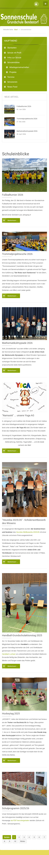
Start (16, 30)
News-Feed (12, 86)
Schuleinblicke (13, 62)
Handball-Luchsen (9, 654)
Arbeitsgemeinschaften (19, 67)
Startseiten (12, 47)
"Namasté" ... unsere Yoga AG (18, 415)
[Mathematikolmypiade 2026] (9, 134)
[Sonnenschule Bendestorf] (14, 2)
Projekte (12, 72)
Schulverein (12, 81)
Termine (10, 77)
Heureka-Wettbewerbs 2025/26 (27, 532)
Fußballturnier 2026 (24, 106)
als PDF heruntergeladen (20, 820)
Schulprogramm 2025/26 (15, 808)
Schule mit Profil (14, 52)
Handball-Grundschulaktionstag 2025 (22, 635)
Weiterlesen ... (12, 220)
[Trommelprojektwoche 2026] (9, 121)
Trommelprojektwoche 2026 (27, 119)
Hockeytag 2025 (11, 713)
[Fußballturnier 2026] (9, 109)
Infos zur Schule (14, 57)
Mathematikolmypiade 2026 (27, 131)
